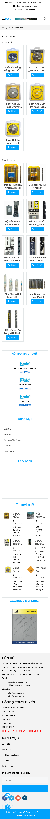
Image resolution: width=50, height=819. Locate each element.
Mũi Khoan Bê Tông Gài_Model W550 (13, 332)
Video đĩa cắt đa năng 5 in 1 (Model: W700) (17, 569)
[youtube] (18, 798)
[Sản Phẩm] (26, 18)
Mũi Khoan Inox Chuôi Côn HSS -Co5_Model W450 (37, 259)
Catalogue (8, 445)
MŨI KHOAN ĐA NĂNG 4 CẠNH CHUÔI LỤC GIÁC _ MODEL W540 (13, 187)
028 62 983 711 (23, 2)
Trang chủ (6, 27)
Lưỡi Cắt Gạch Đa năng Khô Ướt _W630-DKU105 (37, 105)
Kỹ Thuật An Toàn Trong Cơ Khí (41, 569)
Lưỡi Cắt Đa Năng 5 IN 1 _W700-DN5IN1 (13, 142)
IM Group (30, 815)
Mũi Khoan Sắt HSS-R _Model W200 (37, 223)
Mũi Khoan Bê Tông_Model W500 (37, 296)
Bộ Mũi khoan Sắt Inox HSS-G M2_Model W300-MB (12, 223)
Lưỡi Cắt (7, 42)
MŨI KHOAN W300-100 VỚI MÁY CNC (40, 515)
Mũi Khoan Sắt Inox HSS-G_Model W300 (13, 296)
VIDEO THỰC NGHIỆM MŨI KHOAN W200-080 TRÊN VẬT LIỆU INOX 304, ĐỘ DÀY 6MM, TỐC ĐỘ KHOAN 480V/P (17, 542)
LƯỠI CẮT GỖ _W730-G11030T (37, 69)
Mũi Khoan (8, 160)
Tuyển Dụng (9, 451)
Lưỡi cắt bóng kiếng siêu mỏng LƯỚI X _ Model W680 (13, 69)
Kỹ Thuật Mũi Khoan (13, 440)
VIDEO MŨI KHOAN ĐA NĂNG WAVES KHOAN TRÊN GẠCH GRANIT (17, 515)
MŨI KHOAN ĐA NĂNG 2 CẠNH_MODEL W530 (37, 187)
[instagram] (25, 798)
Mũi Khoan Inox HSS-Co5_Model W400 (13, 259)
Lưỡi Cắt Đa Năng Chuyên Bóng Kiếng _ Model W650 (12, 105)
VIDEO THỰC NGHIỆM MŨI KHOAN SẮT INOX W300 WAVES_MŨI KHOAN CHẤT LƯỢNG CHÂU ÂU (40, 542)
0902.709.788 (38, 2)
